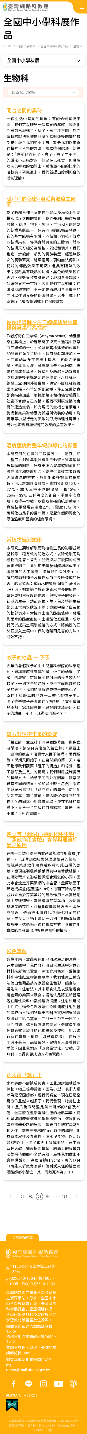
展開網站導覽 (22, 1237)
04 (48, 1196)
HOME (7, 46)
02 (31, 1196)
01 (22, 1196)
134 (64, 1196)
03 (39, 1196)
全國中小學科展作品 (54, 46)
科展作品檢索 (26, 46)
